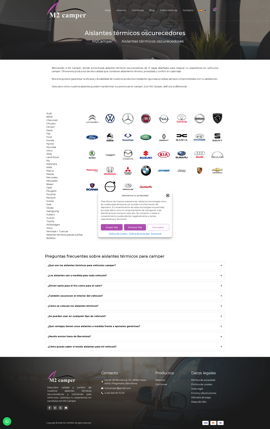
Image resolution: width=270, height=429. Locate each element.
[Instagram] (55, 408)
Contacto (188, 10)
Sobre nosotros (168, 10)
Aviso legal (156, 233)
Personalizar (158, 227)
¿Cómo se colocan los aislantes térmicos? (73, 306)
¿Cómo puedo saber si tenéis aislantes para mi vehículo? (82, 346)
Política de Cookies (118, 233)
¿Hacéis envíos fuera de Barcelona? (69, 336)
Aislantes (121, 10)
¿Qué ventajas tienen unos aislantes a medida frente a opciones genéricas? (94, 326)
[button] (167, 195)
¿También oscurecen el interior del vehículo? (75, 296)
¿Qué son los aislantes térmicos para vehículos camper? (82, 265)
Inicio (108, 10)
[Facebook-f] (49, 408)
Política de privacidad (139, 233)
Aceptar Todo (112, 227)
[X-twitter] (60, 408)
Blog (152, 10)
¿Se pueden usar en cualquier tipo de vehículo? (77, 316)
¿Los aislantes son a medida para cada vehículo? (77, 275)
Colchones (138, 10)
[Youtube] (66, 408)
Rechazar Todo (135, 227)
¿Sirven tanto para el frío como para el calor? (75, 285)
